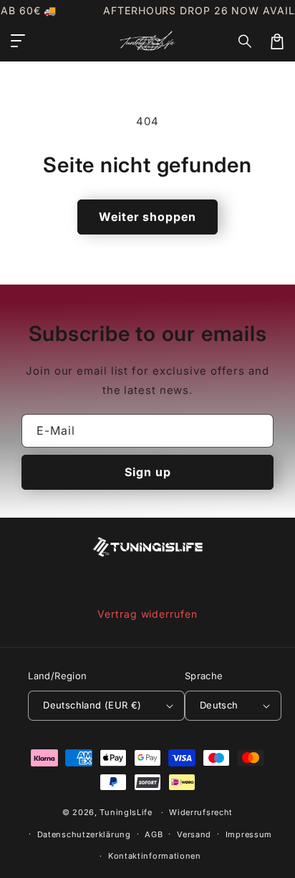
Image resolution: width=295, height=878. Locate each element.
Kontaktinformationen (154, 856)
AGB (154, 834)
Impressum (249, 834)
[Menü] (18, 41)
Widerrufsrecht (201, 812)
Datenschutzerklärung (84, 834)
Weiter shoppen (147, 216)
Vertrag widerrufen (147, 614)
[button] (245, 41)
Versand (194, 834)
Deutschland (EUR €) (92, 705)
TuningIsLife (126, 812)
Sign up (148, 472)
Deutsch (219, 705)
